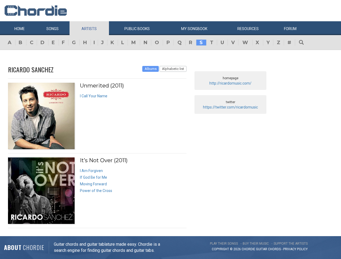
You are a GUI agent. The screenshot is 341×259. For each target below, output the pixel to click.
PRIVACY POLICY (295, 249)
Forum (290, 29)
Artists (89, 29)
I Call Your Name (93, 96)
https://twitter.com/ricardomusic (230, 107)
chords (274, 249)
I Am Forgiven (91, 171)
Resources (248, 29)
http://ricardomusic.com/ (230, 83)
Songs (52, 29)
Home (19, 29)
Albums (151, 69)
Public (137, 29)
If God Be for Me (93, 177)
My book (194, 29)
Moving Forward (93, 184)
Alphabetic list (173, 69)
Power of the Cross (96, 191)
